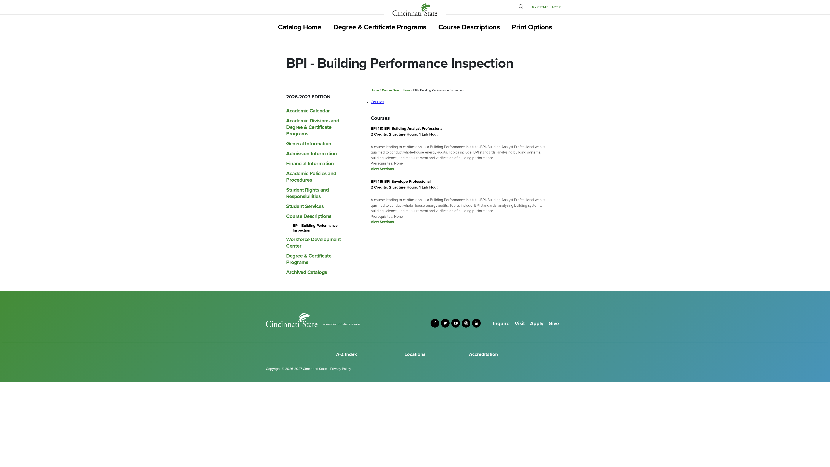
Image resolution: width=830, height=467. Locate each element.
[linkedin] (476, 323)
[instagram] (466, 323)
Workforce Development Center (313, 242)
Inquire (501, 323)
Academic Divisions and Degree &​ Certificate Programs (312, 127)
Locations (415, 354)
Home (375, 90)
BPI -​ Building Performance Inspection (315, 228)
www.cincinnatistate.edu (341, 324)
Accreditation (483, 354)
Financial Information (310, 163)
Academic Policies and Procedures (311, 176)
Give (554, 323)
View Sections (382, 169)
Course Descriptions (469, 27)
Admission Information (311, 153)
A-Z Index (346, 354)
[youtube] (455, 323)
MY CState (540, 7)
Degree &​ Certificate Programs (308, 259)
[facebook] (435, 323)
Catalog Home (299, 27)
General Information (308, 144)
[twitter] (445, 323)
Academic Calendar (308, 111)
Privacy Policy (340, 369)
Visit (520, 323)
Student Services (305, 206)
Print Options (532, 27)
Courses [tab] (377, 102)
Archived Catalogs (306, 272)
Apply (536, 323)
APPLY (556, 7)
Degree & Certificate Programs (379, 27)
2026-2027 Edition (308, 97)
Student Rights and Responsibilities (307, 193)
